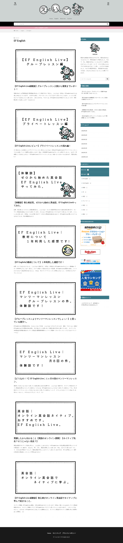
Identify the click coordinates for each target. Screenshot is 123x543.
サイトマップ (57, 533)
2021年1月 (84, 152)
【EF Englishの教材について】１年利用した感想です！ (39, 262)
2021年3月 (84, 148)
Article (85, 169)
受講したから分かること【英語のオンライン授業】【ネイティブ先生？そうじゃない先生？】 (45, 439)
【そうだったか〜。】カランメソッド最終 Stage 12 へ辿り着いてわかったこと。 (94, 92)
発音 (85, 196)
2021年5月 (84, 139)
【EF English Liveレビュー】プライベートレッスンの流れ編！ (42, 145)
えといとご (67, 537)
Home (51, 18)
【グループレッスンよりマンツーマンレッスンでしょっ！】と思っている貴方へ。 (45, 320)
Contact (69, 18)
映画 (85, 187)
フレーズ (86, 201)
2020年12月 (84, 157)
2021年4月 (84, 143)
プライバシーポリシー (69, 533)
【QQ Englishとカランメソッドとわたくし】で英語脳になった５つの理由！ (94, 116)
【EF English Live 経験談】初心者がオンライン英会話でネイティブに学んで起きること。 (45, 499)
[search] (107, 24)
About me (63, 18)
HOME (16, 30)
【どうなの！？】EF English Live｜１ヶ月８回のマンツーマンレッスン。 (45, 380)
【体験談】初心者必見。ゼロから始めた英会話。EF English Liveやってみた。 (45, 204)
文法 (85, 209)
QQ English (87, 183)
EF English (29, 30)
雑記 (85, 214)
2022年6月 (84, 130)
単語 (85, 205)
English (56, 18)
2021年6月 (84, 135)
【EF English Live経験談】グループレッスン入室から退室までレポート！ (45, 87)
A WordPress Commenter (88, 305)
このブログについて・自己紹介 (89, 303)
